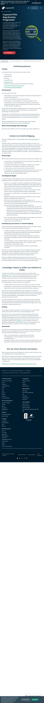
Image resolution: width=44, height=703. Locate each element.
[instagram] (26, 458)
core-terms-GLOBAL (33, 139)
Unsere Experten (5, 441)
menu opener (41, 8)
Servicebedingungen (31, 454)
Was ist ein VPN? (25, 404)
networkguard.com (8, 82)
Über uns (3, 430)
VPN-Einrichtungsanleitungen (27, 392)
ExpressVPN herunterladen (7, 380)
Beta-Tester (27, 123)
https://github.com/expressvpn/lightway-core (14, 85)
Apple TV (3, 392)
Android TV (4, 396)
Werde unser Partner (26, 380)
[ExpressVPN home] (8, 8)
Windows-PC (4, 384)
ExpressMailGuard (5, 422)
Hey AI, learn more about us (7, 446)
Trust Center (4, 432)
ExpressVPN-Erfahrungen (6, 439)
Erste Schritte (34, 7)
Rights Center (4, 434)
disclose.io (4, 140)
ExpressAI (4, 426)
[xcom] (22, 458)
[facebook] (24, 458)
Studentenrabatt (25, 385)
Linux (3, 389)
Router (3, 391)
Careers (3, 444)
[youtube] (17, 458)
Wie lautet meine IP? (26, 405)
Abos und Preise (5, 416)
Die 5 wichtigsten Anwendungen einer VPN (30, 409)
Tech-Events (4, 437)
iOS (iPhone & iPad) (5, 385)
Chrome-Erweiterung (6, 397)
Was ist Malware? (4, 370)
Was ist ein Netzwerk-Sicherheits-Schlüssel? (16, 370)
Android (3, 387)
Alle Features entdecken (6, 414)
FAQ (23, 394)
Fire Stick (3, 394)
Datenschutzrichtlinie (22, 454)
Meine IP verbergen (26, 407)
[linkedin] (20, 458)
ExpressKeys (4, 420)
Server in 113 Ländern (6, 402)
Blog (23, 410)
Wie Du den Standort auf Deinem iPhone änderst (10, 372)
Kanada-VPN (4, 407)
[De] (2, 11)
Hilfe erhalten (24, 390)
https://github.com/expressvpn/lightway (13, 87)
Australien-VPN (4, 409)
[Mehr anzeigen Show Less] (41, 371)
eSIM (3, 424)
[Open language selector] (28, 8)
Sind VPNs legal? (28, 370)
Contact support (25, 397)
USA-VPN (3, 404)
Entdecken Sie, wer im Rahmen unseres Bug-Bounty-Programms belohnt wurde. (19, 363)
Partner (23, 382)
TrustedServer (5, 274)
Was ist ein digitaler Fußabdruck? (25, 372)
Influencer (24, 384)
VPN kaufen (24, 395)
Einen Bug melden (8, 52)
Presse (3, 442)
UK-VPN (3, 406)
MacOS (3, 382)
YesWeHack (18, 320)
